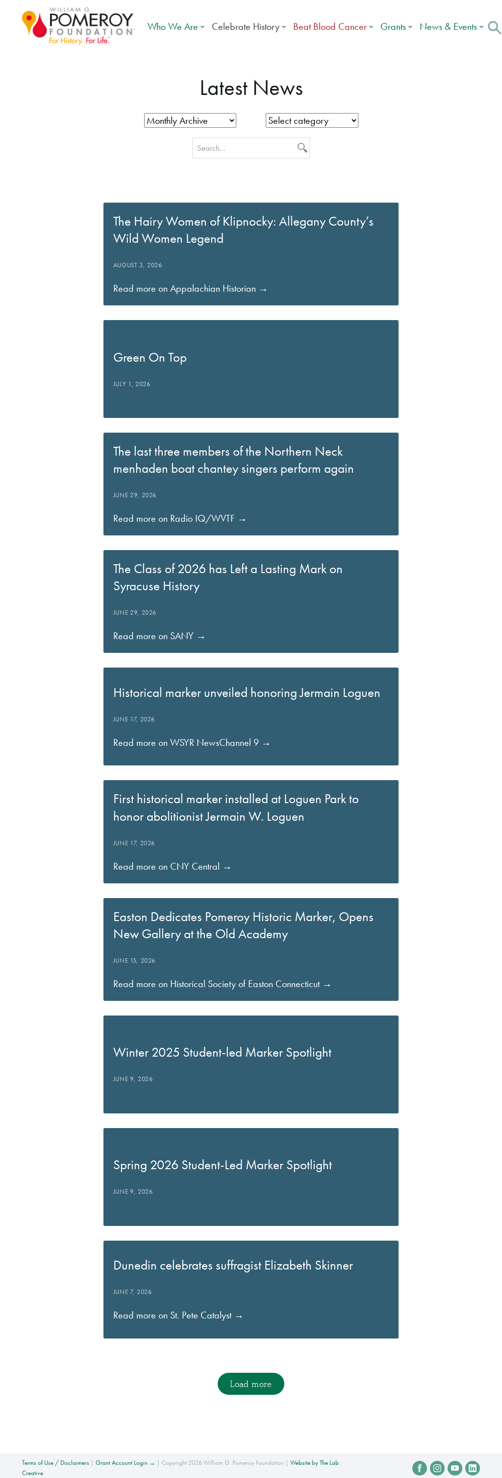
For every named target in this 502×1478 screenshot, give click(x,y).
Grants (393, 26)
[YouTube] (455, 1468)
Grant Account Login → (125, 1462)
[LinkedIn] (472, 1468)
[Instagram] (437, 1468)
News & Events (448, 26)
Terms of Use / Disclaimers (55, 1462)
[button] (494, 26)
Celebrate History (245, 26)
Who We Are (173, 26)
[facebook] (419, 1468)
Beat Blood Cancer (330, 26)
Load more (251, 1384)
